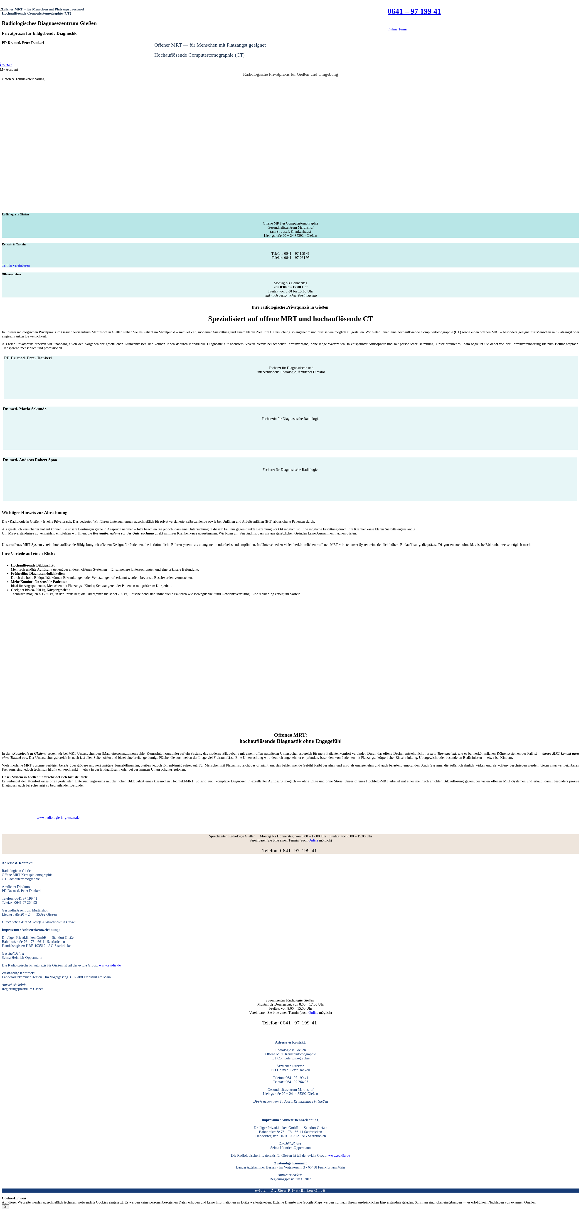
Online (313, 840)
